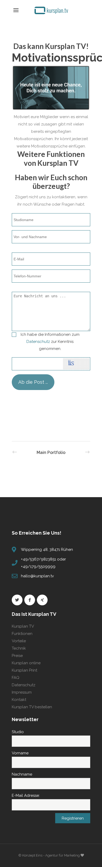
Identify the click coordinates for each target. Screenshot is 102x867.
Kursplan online (26, 663)
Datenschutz (38, 341)
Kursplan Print (24, 670)
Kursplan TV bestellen (32, 707)
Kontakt (19, 699)
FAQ (15, 677)
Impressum (22, 692)
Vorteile (19, 641)
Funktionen (22, 633)
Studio (18, 731)
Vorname (20, 753)
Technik (19, 648)
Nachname (22, 774)
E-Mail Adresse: (26, 795)
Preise (17, 655)
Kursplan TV (23, 626)
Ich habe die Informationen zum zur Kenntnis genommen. (50, 341)
